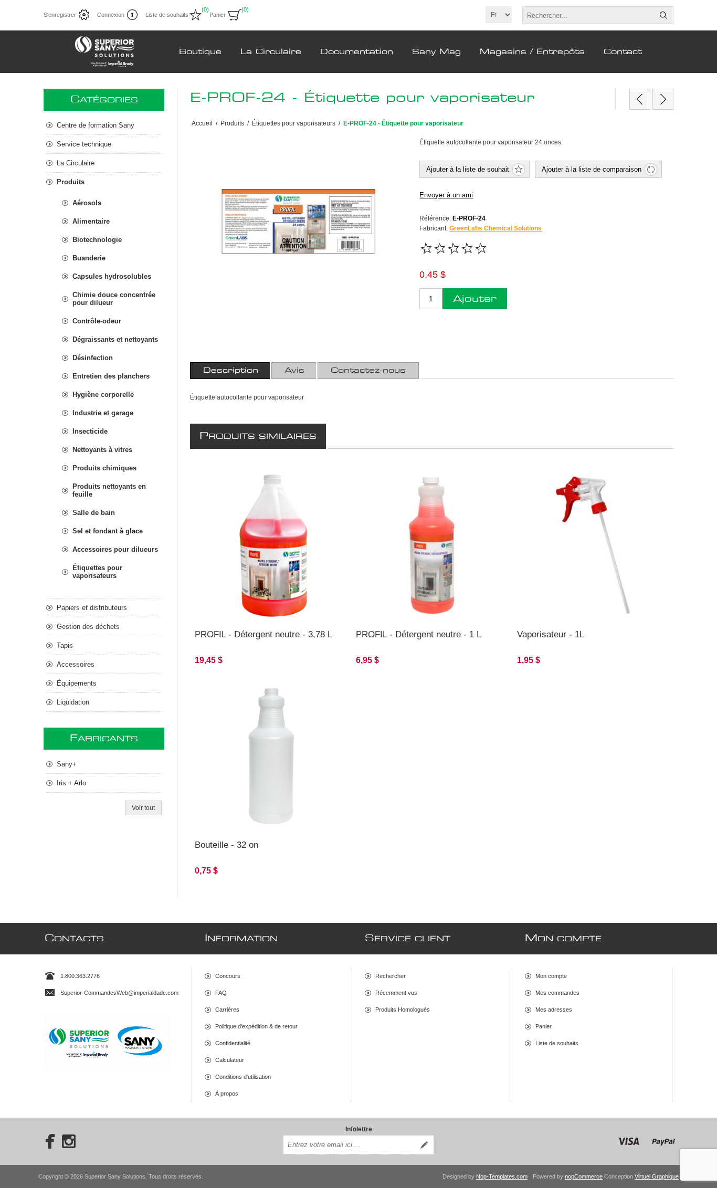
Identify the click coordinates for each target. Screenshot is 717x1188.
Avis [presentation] (294, 370)
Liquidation (73, 702)
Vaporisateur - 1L (550, 634)
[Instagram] (68, 1141)
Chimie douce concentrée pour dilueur (113, 299)
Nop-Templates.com (502, 1176)
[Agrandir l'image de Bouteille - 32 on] (270, 756)
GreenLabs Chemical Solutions (495, 228)
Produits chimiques (104, 468)
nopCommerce (584, 1176)
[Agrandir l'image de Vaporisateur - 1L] (593, 545)
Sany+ (67, 764)
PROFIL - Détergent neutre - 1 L (418, 634)
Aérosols (86, 203)
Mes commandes (557, 993)
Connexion (110, 15)
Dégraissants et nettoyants (115, 339)
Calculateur (229, 1060)
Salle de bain (93, 513)
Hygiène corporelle (103, 394)
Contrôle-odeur (96, 321)
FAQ (221, 993)
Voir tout (143, 808)
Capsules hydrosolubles (111, 276)
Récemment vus (396, 993)
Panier (543, 1026)
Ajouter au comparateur (245, 607)
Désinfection (92, 358)
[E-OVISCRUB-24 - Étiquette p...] (639, 99)
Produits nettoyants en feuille (109, 490)
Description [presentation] (230, 370)
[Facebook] (46, 1141)
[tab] (230, 370)
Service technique (84, 144)
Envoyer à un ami (446, 195)
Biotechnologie (97, 240)
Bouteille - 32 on (226, 845)
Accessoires (75, 664)
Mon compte (551, 976)
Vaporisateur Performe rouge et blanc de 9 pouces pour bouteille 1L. (583, 484)
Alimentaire (91, 221)
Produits (71, 182)
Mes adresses (553, 1009)
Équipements (77, 683)
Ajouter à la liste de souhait (467, 169)
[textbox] (588, 15)
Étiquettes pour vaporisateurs (97, 572)
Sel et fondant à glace (107, 531)
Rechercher (663, 15)
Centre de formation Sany (95, 125)
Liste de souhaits (556, 1043)
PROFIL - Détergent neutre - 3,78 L (263, 634)
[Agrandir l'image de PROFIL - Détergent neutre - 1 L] (431, 545)
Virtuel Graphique (657, 1176)
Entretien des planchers (111, 376)
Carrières (227, 1009)
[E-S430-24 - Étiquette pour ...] (662, 99)
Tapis (65, 645)
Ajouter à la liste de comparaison (591, 169)
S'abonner (424, 1145)
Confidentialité (232, 1043)
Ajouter (475, 299)
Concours (227, 976)
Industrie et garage (102, 413)
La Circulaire (75, 163)
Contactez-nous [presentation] (368, 370)
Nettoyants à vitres (102, 450)
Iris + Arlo (71, 783)
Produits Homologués (402, 1009)
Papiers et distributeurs (92, 608)
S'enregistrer (60, 15)
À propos (226, 1093)
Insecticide (90, 431)
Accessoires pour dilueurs (115, 549)
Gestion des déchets (88, 626)
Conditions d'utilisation (243, 1077)
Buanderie (89, 258)
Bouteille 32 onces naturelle (240, 691)
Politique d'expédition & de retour (256, 1026)
